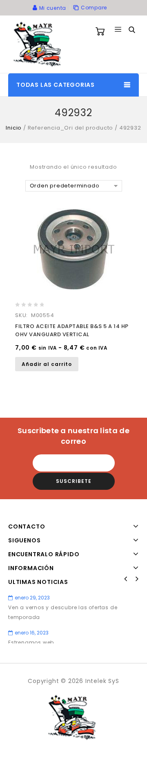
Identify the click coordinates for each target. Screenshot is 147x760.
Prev (126, 579)
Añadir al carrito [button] (47, 364)
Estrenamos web (31, 642)
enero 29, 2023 (32, 597)
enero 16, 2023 (32, 632)
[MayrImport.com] (38, 44)
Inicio (14, 128)
